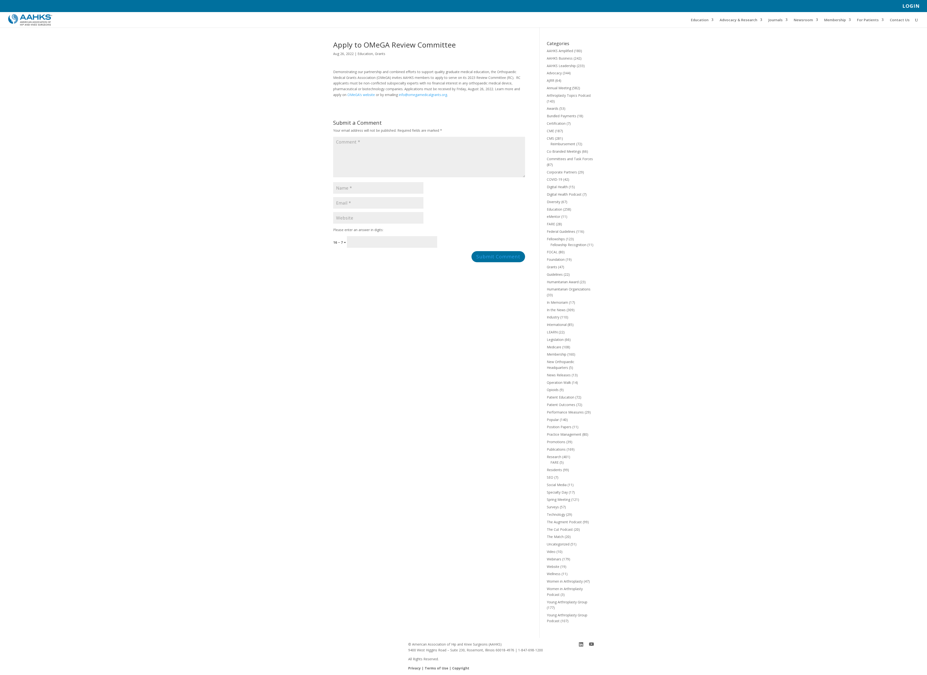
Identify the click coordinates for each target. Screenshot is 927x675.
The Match (555, 536)
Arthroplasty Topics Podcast (569, 95)
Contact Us (900, 20)
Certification (556, 123)
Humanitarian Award (563, 282)
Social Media (557, 484)
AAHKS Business (560, 58)
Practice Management (564, 434)
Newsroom (803, 20)
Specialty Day (557, 492)
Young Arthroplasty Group (567, 602)
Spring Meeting (558, 499)
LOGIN (911, 6)
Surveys (553, 507)
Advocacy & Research (738, 20)
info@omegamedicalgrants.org (423, 94)
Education (700, 20)
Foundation (556, 259)
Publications (556, 449)
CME (550, 131)
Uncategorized (558, 544)
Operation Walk (559, 382)
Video (551, 551)
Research (554, 457)
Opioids (553, 389)
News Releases (559, 375)
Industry (553, 317)
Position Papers (559, 427)
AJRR (550, 80)
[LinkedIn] (581, 644)
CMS (550, 138)
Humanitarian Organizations (568, 289)
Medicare (554, 347)
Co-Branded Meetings (564, 151)
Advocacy (554, 73)
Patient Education (560, 397)
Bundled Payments (561, 116)
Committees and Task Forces (570, 159)
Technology (556, 514)
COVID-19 (554, 179)
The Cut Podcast (560, 529)
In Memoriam (557, 302)
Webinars (554, 559)
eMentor (553, 216)
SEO (550, 477)
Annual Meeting (559, 88)
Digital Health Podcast (564, 194)
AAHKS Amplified (560, 50)
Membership (835, 20)
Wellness (554, 574)
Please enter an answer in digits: (358, 229)
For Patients (868, 20)
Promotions (556, 442)
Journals (775, 20)
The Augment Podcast (564, 522)
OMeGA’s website (361, 94)
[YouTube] (591, 644)
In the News (556, 310)
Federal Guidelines (561, 231)
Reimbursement (562, 144)
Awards (552, 108)
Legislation (555, 339)
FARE (551, 224)
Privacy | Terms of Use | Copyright (438, 668)
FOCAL (552, 252)
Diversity (553, 202)
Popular (553, 419)
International (557, 324)
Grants (380, 53)
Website (553, 566)
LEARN (552, 332)
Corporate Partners (562, 172)
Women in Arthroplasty (565, 581)
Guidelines (555, 274)
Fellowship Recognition (568, 244)
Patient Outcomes (561, 404)
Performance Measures (565, 412)
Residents (554, 470)
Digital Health (557, 187)
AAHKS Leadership (561, 65)
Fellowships (556, 239)
